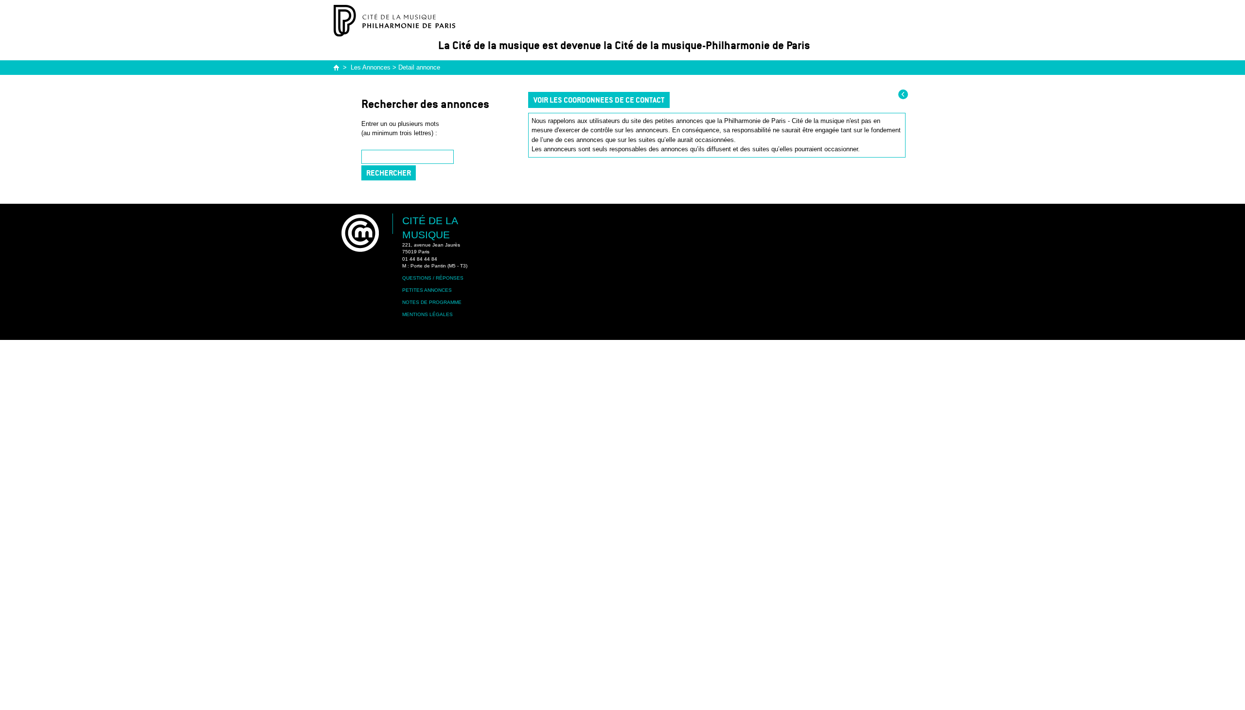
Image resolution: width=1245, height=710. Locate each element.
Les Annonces (371, 67)
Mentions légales (427, 314)
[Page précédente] (903, 94)
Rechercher (388, 173)
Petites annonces (427, 290)
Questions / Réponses (432, 278)
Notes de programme (432, 302)
